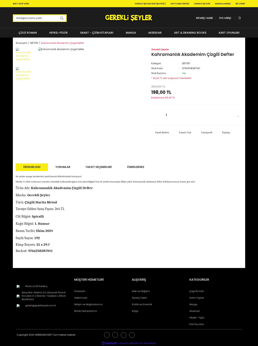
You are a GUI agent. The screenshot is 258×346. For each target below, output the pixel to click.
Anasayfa (79, 291)
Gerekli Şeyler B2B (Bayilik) (150, 3)
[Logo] (129, 18)
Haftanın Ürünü (180, 3)
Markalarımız (223, 3)
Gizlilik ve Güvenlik (142, 304)
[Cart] (239, 18)
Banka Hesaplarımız (85, 311)
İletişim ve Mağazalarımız (88, 304)
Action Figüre (196, 297)
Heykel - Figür (196, 317)
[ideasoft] (109, 343)
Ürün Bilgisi (31, 167)
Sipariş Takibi (139, 297)
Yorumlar (63, 167)
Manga (193, 304)
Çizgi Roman (196, 291)
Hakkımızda (80, 297)
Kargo (135, 311)
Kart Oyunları (196, 324)
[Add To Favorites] (238, 114)
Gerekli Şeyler (202, 3)
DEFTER (186, 63)
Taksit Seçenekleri (98, 167)
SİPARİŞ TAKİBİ (204, 18)
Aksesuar (194, 311)
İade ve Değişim (141, 291)
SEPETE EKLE (208, 115)
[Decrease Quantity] (156, 115)
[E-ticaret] (128, 343)
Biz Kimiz (240, 3)
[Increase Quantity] (177, 115)
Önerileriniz (135, 167)
